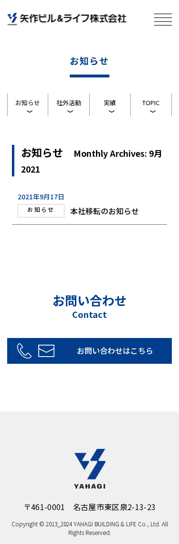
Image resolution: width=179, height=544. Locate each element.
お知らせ (27, 102)
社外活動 (68, 102)
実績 (110, 102)
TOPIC (150, 102)
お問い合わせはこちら (115, 350)
